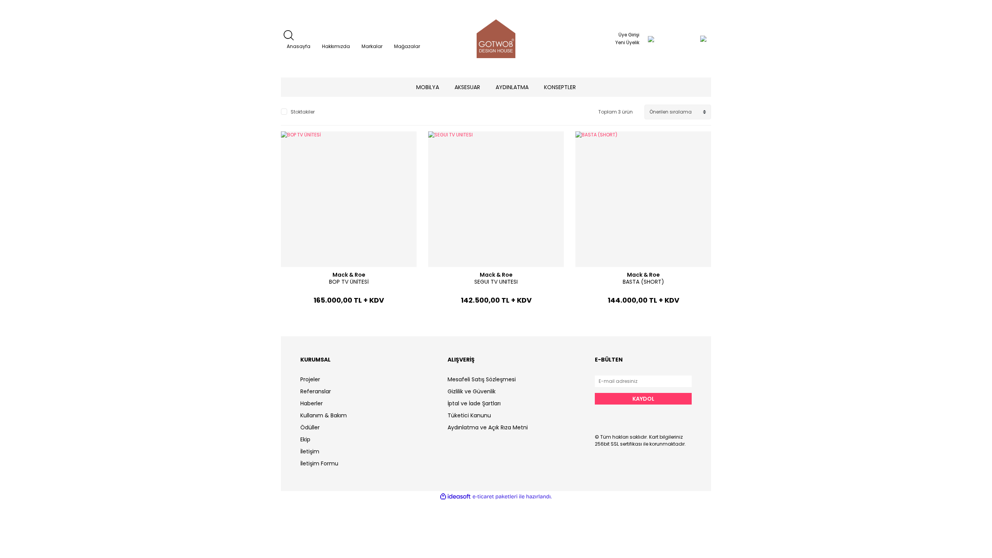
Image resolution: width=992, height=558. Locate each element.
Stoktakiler (303, 111)
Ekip (305, 439)
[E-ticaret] (495, 496)
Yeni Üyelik (627, 42)
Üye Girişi (628, 34)
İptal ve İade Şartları (474, 403)
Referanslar (315, 391)
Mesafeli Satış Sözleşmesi (482, 379)
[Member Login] (651, 38)
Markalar (372, 46)
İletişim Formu (319, 463)
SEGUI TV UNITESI (496, 282)
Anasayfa (298, 46)
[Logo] (496, 38)
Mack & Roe (348, 275)
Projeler (310, 379)
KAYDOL (643, 399)
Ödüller (310, 427)
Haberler (311, 403)
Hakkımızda (336, 46)
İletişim (309, 451)
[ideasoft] (455, 496)
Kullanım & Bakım (323, 415)
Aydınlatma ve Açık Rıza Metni (488, 427)
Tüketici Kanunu (469, 415)
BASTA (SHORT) (643, 282)
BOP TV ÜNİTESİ (349, 282)
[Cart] (688, 38)
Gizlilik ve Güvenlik (472, 391)
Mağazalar (407, 46)
